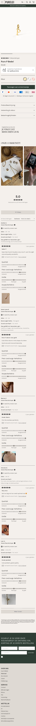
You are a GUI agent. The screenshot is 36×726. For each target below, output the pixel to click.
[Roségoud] (33, 79)
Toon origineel (22, 257)
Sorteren (17, 219)
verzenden (31, 652)
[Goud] (25, 79)
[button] (10, 58)
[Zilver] (29, 79)
